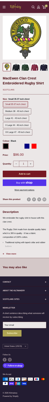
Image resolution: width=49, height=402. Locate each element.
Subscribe (12, 333)
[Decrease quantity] (16, 164)
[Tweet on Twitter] (39, 199)
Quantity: (7, 164)
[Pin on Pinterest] (34, 199)
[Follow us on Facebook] (5, 360)
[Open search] (33, 7)
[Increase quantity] (30, 164)
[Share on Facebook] (29, 199)
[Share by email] (44, 199)
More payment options (24, 190)
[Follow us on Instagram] (10, 360)
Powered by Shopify (11, 396)
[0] (44, 7)
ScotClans (8, 90)
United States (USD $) (13, 346)
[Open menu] (4, 7)
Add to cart (24, 174)
